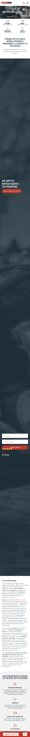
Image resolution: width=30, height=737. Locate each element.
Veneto (19, 600)
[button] (27, 3)
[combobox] (15, 436)
